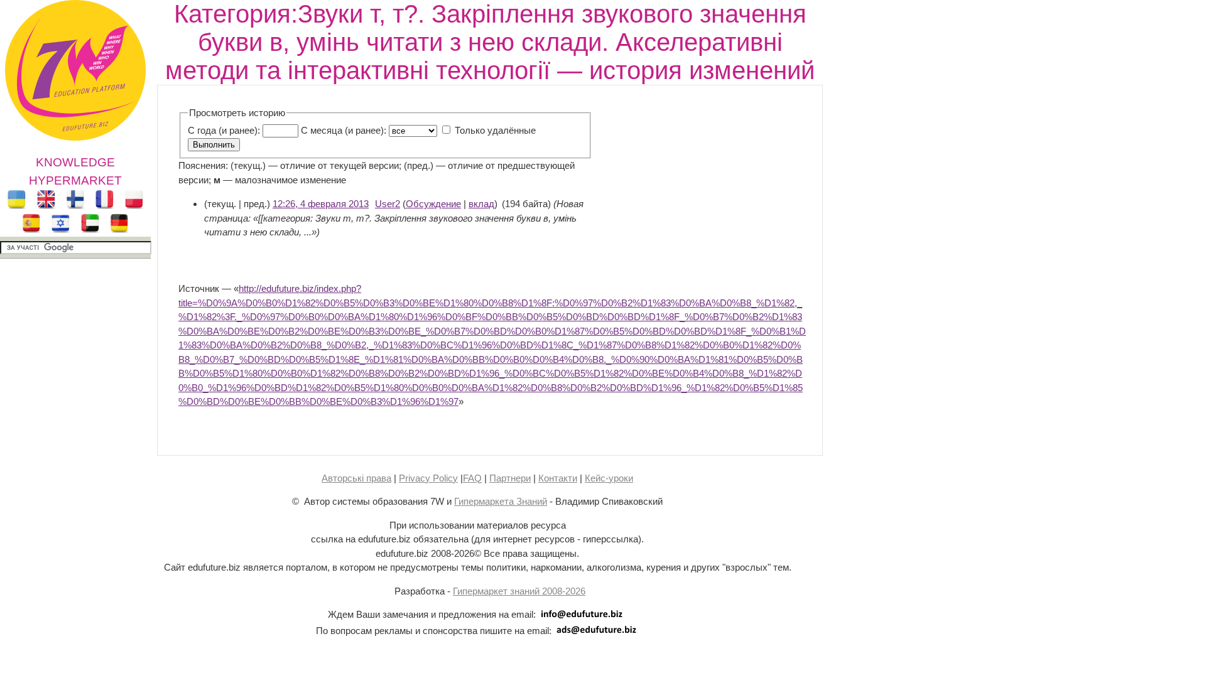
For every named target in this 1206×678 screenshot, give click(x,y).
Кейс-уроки (609, 478)
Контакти (557, 478)
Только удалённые (495, 130)
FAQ (472, 478)
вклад (481, 203)
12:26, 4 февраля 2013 (321, 203)
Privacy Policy (428, 478)
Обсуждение (433, 203)
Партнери (510, 478)
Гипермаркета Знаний (500, 501)
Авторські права (356, 478)
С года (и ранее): (224, 130)
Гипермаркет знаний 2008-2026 (519, 591)
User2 (387, 203)
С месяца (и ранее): (343, 130)
